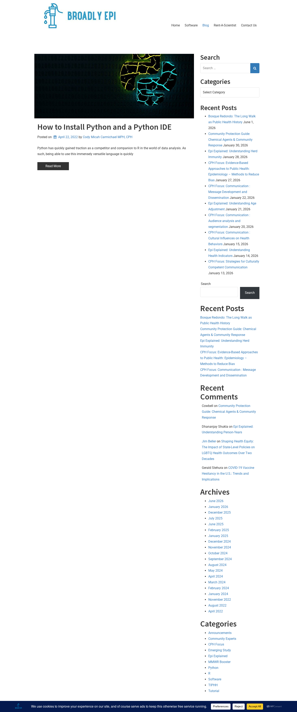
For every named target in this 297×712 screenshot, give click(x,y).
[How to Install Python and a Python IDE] (114, 86)
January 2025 (218, 536)
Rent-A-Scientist (225, 25)
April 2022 (215, 611)
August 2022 (217, 605)
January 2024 (218, 594)
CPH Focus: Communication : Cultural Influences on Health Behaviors (229, 238)
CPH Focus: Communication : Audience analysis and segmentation (229, 221)
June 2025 (215, 524)
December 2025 (219, 512)
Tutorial (213, 691)
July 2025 (215, 518)
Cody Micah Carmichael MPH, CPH (107, 137)
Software (191, 25)
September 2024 (220, 559)
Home (175, 25)
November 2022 (219, 599)
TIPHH (213, 685)
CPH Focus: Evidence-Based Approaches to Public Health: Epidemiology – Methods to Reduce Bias (229, 358)
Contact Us (249, 25)
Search (206, 284)
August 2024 (217, 565)
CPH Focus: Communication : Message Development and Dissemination (229, 192)
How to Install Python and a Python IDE (104, 127)
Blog (205, 25)
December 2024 (219, 541)
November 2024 (219, 547)
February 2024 (218, 588)
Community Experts (222, 639)
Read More (53, 166)
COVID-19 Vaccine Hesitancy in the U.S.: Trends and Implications (228, 473)
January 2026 (218, 507)
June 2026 (215, 501)
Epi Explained (217, 656)
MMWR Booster (219, 662)
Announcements (220, 633)
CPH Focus (216, 644)
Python (213, 668)
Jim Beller (209, 441)
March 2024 (216, 582)
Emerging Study (219, 650)
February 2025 (218, 530)
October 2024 (217, 553)
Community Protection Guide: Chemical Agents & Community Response (230, 139)
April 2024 (215, 576)
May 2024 (215, 570)
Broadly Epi (62, 41)
